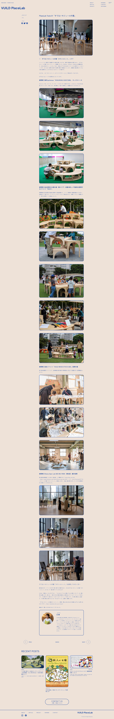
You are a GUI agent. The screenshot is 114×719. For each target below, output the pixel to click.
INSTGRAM (103, 6)
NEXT (83, 642)
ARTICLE (92, 4)
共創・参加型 (75, 674)
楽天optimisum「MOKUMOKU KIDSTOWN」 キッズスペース (63, 80)
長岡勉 (85, 674)
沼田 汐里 (85, 675)
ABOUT (92, 2)
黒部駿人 (82, 674)
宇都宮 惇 (73, 675)
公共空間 (78, 674)
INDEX (57, 642)
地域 (71, 674)
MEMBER (103, 2)
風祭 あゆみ (81, 675)
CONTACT (103, 4)
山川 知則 (88, 674)
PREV (30, 642)
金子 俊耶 (77, 675)
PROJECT (92, 6)
